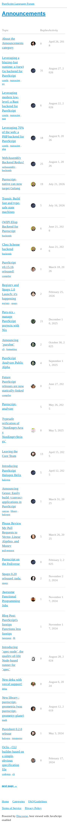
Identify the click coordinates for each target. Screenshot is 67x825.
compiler (6, 276)
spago (14, 303)
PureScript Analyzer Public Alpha (12, 362)
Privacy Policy (33, 808)
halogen (6, 479)
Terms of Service (11, 808)
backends (7, 170)
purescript (15, 80)
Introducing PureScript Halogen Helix (11, 470)
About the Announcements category (12, 43)
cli (3, 349)
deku (4, 688)
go (3, 83)
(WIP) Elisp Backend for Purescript (10, 226)
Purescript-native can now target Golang (12, 184)
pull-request (8, 550)
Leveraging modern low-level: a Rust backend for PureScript (10, 101)
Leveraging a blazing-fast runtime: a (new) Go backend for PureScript (13, 67)
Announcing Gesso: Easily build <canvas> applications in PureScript (12, 497)
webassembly (8, 167)
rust (4, 118)
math (4, 720)
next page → (9, 785)
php (4, 149)
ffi (14, 638)
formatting (11, 349)
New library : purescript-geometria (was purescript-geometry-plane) (13, 706)
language (6, 638)
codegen (6, 774)
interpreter (17, 738)
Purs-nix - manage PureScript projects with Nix (10, 321)
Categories (18, 801)
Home (5, 801)
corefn (5, 80)
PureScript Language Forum (18, 3)
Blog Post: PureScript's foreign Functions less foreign (11, 624)
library (14, 511)
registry (6, 303)
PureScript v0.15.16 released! (9, 267)
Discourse (22, 816)
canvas (5, 511)
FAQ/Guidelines (37, 801)
